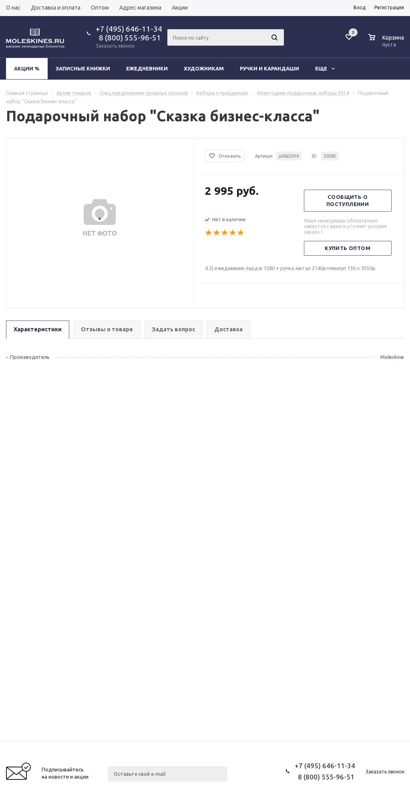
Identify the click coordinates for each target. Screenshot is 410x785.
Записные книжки (83, 68)
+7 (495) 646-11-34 (129, 28)
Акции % (27, 68)
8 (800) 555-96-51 (128, 37)
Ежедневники (147, 68)
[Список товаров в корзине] (387, 43)
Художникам (204, 68)
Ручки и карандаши (269, 68)
